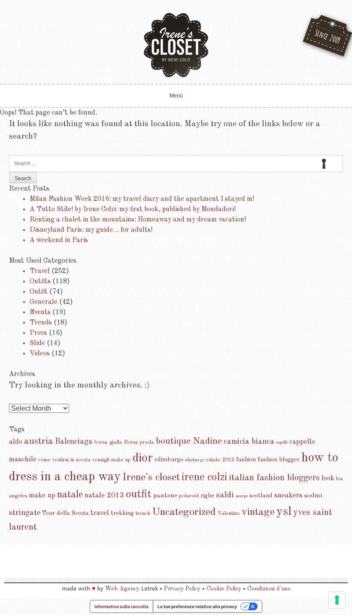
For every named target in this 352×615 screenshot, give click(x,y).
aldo (15, 441)
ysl (283, 512)
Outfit (39, 291)
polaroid (189, 496)
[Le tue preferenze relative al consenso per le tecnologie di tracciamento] (337, 600)
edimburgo (169, 460)
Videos (40, 353)
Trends (41, 322)
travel (100, 513)
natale (70, 495)
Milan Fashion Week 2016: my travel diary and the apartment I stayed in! (142, 199)
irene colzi (204, 477)
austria (38, 441)
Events (40, 312)
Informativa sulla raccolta (121, 606)
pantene (165, 495)
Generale (44, 302)
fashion (246, 460)
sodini (313, 495)
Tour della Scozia (65, 513)
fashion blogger (279, 460)
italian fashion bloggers (274, 477)
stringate (24, 513)
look (328, 478)
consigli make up (111, 460)
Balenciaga (74, 441)
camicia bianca (249, 441)
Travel (40, 271)
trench (143, 513)
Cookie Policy (223, 589)
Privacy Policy (182, 589)
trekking (122, 513)
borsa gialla (108, 442)
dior (143, 458)
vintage (258, 512)
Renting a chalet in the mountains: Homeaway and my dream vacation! (138, 219)
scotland (261, 496)
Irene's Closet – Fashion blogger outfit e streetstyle (176, 45)
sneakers (288, 495)
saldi (225, 495)
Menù (176, 96)
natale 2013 (104, 495)
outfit (139, 494)
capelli (282, 442)
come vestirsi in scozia (64, 460)
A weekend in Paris (59, 240)
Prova (38, 333)
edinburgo (194, 460)
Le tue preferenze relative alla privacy (197, 606)
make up (42, 495)
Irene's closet (151, 478)
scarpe (242, 496)
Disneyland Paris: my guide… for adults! (91, 230)
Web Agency (122, 589)
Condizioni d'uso (269, 589)
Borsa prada (139, 442)
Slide (37, 343)
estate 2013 (220, 460)
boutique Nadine (189, 441)
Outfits (40, 281)
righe (207, 496)
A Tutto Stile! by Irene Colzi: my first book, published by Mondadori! (133, 209)
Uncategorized (184, 512)
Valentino (229, 513)
